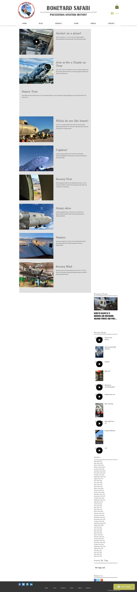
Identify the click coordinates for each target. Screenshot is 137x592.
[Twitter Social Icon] (23, 584)
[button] (117, 6)
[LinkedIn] (31, 584)
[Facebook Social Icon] (19, 584)
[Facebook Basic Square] (95, 580)
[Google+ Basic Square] (101, 580)
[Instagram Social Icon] (27, 584)
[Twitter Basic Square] (98, 580)
